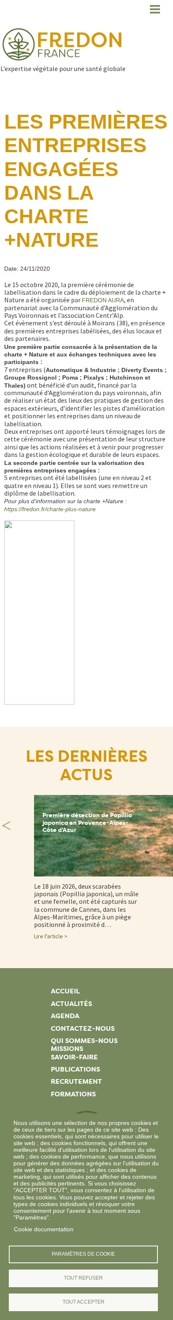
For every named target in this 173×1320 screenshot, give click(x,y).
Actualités (71, 1003)
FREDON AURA (103, 300)
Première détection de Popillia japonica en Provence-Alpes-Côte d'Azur (87, 822)
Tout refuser (83, 1278)
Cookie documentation (43, 1229)
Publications (75, 1069)
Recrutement (76, 1081)
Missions (67, 1048)
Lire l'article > (51, 936)
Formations (73, 1094)
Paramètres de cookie (83, 1254)
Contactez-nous (83, 1028)
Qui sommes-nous (84, 1040)
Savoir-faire (74, 1057)
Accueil (65, 991)
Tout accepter (84, 1302)
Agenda (65, 1015)
